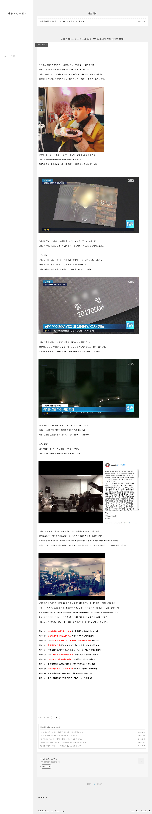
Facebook (52, 811)
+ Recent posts (43, 798)
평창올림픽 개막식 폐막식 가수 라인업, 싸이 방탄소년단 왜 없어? (60, 746)
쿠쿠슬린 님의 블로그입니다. (50, 762)
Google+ (63, 811)
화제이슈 (9, 56)
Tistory (138, 811)
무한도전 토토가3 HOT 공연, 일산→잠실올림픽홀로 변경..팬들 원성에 (62, 742)
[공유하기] (45, 717)
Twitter (47, 811)
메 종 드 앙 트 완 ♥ (17, 13)
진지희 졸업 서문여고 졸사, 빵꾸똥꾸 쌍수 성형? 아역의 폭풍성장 (60, 732)
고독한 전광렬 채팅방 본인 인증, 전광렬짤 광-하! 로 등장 (57, 735)
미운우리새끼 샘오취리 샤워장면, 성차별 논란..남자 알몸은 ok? (60, 739)
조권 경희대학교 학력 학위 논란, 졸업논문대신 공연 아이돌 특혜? (62, 21)
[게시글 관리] (48, 717)
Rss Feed (40, 811)
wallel (149, 811)
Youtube (57, 811)
